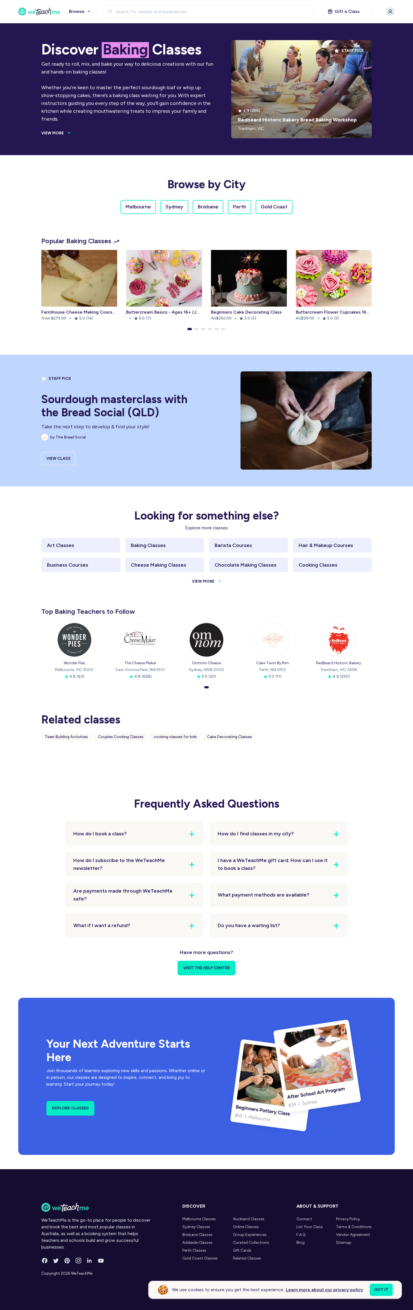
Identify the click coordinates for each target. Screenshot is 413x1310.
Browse (77, 11)
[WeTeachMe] (39, 11)
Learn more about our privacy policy (324, 1289)
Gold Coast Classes (200, 1258)
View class (58, 458)
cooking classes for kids (175, 736)
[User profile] (390, 11)
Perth (239, 207)
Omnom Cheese (206, 663)
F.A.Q (301, 1234)
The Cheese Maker (140, 663)
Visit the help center (206, 968)
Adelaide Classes (197, 1242)
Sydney (174, 207)
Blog (300, 1242)
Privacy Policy (348, 1219)
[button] (189, 329)
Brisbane (208, 207)
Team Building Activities (66, 736)
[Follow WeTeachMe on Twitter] (56, 1260)
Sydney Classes (196, 1226)
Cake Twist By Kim (272, 663)
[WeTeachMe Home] (96, 1207)
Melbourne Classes (199, 1219)
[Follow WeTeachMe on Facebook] (44, 1260)
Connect (304, 1219)
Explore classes (70, 1108)
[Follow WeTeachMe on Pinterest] (67, 1260)
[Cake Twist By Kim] (272, 640)
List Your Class (309, 1226)
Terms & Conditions (354, 1226)
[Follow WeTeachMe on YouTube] (100, 1260)
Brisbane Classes (197, 1234)
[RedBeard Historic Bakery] (338, 640)
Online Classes (246, 1226)
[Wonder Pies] (74, 640)
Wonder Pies (74, 663)
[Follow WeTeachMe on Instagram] (78, 1260)
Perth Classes (194, 1250)
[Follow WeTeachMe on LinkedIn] (89, 1260)
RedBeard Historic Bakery (338, 663)
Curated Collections (251, 1242)
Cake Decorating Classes (229, 736)
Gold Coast (274, 207)
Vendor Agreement (353, 1234)
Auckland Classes (248, 1219)
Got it (381, 1289)
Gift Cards (242, 1250)
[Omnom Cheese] (206, 640)
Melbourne (138, 207)
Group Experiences (250, 1234)
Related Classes (247, 1258)
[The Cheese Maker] (140, 640)
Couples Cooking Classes (121, 736)
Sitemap (343, 1242)
